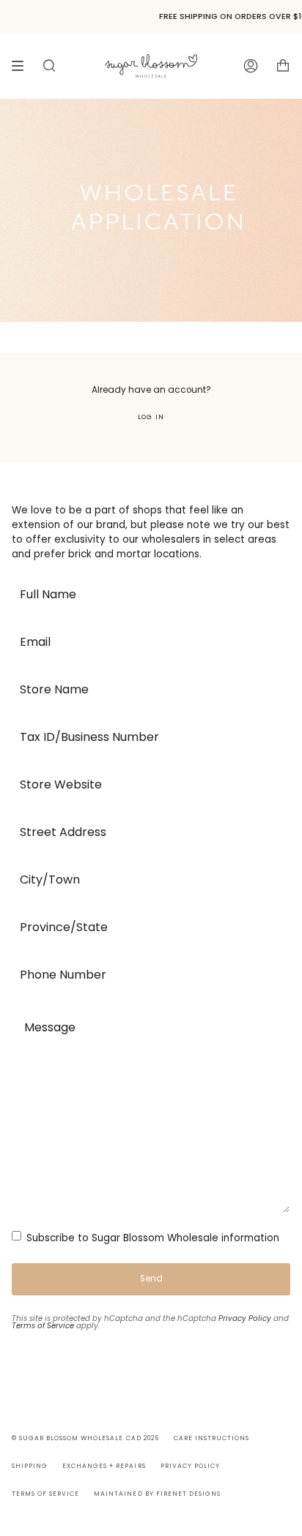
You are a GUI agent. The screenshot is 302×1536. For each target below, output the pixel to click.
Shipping (30, 1465)
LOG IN (150, 417)
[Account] (250, 65)
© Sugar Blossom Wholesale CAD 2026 (85, 1438)
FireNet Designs (188, 1493)
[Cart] (283, 65)
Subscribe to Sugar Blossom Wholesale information (151, 1238)
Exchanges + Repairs (103, 1465)
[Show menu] (23, 66)
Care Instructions (211, 1438)
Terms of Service (43, 1325)
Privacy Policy (244, 1318)
